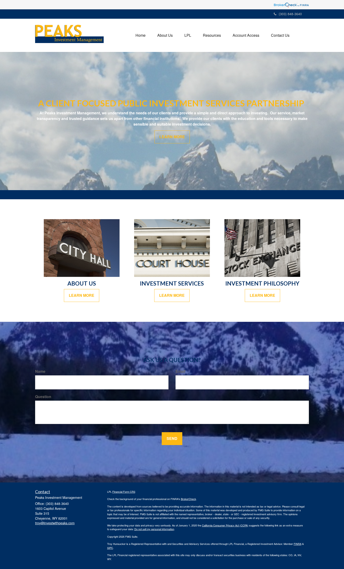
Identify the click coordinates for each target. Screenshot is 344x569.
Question (43, 396)
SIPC (110, 548)
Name (40, 371)
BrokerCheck (188, 499)
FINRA (297, 544)
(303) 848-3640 (290, 13)
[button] (165, 35)
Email (180, 371)
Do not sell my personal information (154, 529)
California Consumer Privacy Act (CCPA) (225, 525)
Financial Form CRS (123, 491)
